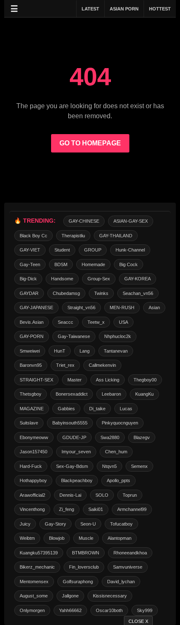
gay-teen (30, 264)
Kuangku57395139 (39, 552)
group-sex (98, 278)
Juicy (25, 523)
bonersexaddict (71, 393)
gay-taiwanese (74, 336)
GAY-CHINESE (84, 221)
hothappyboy (33, 480)
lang (85, 350)
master (74, 379)
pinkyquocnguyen (120, 422)
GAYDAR (29, 293)
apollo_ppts (118, 480)
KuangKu (144, 393)
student (62, 249)
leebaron (111, 393)
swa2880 (109, 437)
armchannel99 (132, 509)
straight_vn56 (81, 307)
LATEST (90, 8)
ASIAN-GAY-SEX (130, 221)
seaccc (65, 322)
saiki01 (95, 509)
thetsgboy (30, 393)
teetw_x (96, 322)
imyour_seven (76, 451)
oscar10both (109, 610)
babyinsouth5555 (69, 422)
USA (123, 322)
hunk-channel (130, 249)
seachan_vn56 (138, 293)
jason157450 (33, 451)
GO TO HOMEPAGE (90, 143)
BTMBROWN (85, 552)
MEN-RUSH (122, 307)
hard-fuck (31, 466)
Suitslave (29, 422)
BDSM (60, 264)
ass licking (107, 379)
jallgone (70, 595)
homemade (93, 264)
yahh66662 (70, 610)
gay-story (55, 523)
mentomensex (34, 581)
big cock (128, 264)
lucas (126, 408)
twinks (101, 293)
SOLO (101, 495)
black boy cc (33, 235)
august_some (34, 595)
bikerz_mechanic (37, 566)
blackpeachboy (77, 480)
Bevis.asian (32, 322)
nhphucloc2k (117, 336)
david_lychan (121, 581)
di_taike (97, 408)
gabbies (66, 408)
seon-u (88, 523)
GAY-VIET (30, 249)
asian (154, 307)
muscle (86, 538)
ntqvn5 (109, 466)
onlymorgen (32, 610)
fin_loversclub (84, 566)
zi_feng (66, 509)
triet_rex (65, 365)
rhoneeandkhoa (130, 552)
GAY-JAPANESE (36, 307)
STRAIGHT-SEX (36, 379)
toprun (130, 495)
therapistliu (73, 235)
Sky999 (144, 610)
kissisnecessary (110, 595)
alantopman (119, 538)
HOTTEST (160, 8)
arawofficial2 (32, 495)
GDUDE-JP (74, 437)
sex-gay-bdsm (72, 466)
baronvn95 (31, 365)
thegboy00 (145, 379)
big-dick (28, 278)
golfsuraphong (78, 581)
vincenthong (32, 509)
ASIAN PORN (124, 8)
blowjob (56, 538)
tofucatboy (121, 523)
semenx (139, 466)
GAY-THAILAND (115, 235)
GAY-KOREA (137, 278)
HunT (59, 350)
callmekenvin (102, 365)
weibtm (27, 538)
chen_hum (116, 451)
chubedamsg (66, 293)
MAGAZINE (32, 408)
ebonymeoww (34, 437)
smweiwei (30, 350)
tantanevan (116, 350)
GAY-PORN (32, 336)
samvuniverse (127, 566)
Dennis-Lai (70, 495)
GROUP (92, 249)
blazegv (142, 437)
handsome (62, 278)
